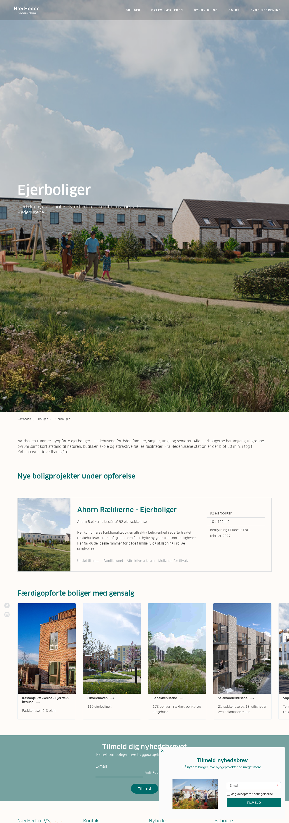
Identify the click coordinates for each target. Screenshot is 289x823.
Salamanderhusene (233, 698)
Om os (234, 10)
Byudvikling (206, 10)
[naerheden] (26, 10)
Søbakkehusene (165, 698)
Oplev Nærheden (167, 10)
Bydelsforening (265, 10)
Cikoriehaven (98, 698)
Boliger (133, 10)
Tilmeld (144, 788)
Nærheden (24, 419)
